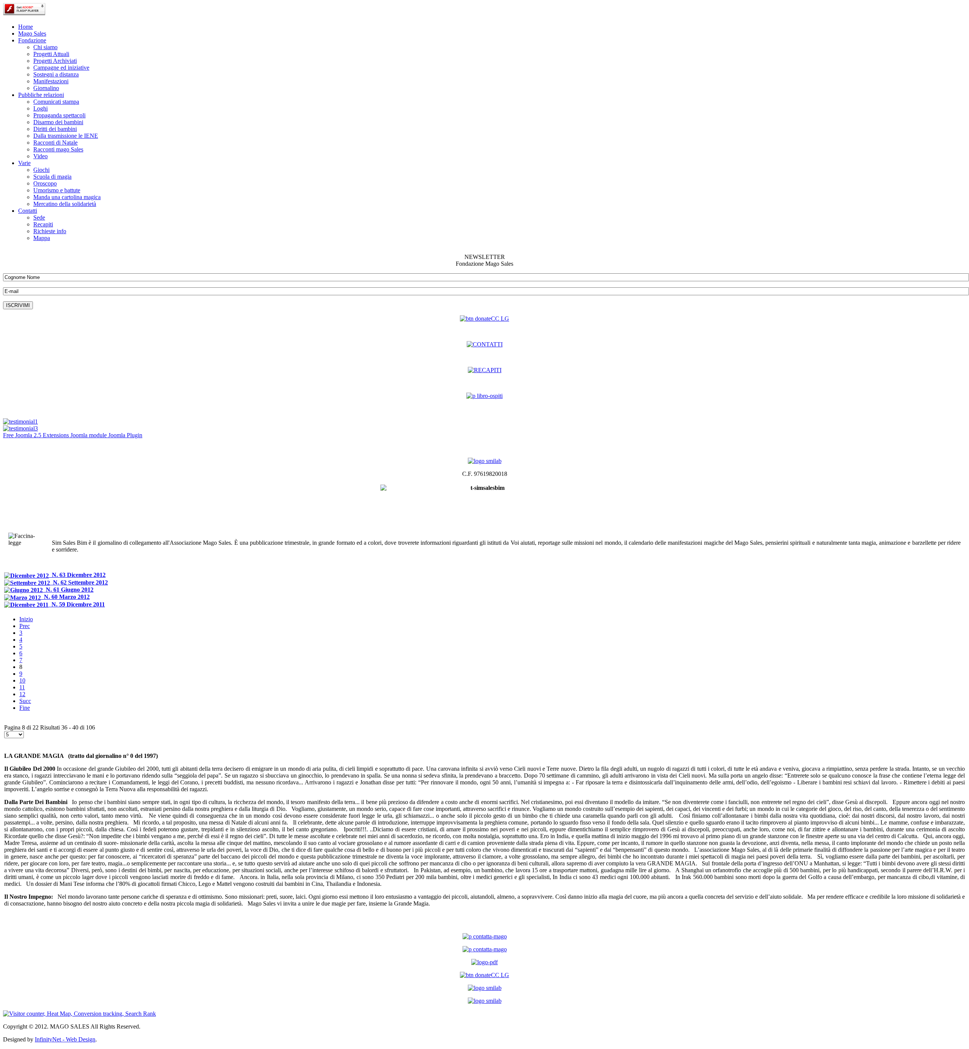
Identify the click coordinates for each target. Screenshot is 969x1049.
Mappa (41, 238)
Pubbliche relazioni (41, 95)
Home (25, 26)
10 (22, 680)
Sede (39, 217)
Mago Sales (32, 33)
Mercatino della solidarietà (64, 204)
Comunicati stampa (56, 101)
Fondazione (32, 40)
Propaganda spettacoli (59, 115)
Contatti (27, 210)
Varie (24, 163)
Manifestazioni (51, 81)
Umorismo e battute (56, 190)
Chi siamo (45, 47)
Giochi (41, 170)
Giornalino (46, 88)
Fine (24, 708)
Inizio (26, 619)
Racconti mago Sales (58, 149)
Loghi (40, 108)
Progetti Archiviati (55, 61)
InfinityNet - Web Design (65, 1039)
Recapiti (43, 224)
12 (22, 694)
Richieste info (49, 231)
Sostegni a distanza (56, 74)
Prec (24, 626)
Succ (25, 701)
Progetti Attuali (51, 54)
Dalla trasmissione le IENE (65, 135)
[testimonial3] (20, 428)
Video (40, 156)
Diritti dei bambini (55, 129)
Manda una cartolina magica (67, 197)
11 (22, 687)
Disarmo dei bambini (58, 122)
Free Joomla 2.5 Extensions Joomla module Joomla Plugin (72, 435)
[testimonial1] (20, 421)
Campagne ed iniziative (61, 67)
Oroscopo (45, 183)
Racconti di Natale (55, 142)
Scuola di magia (52, 176)
